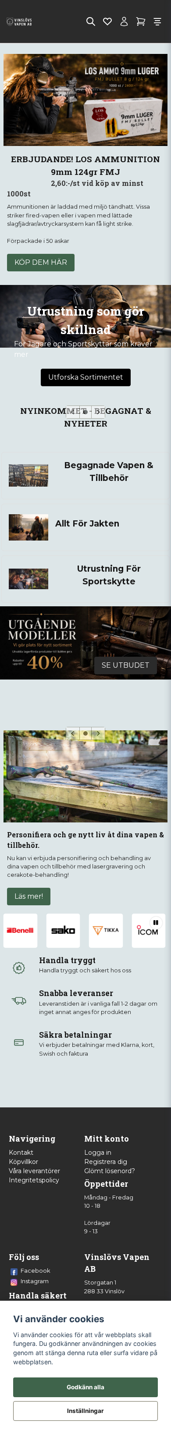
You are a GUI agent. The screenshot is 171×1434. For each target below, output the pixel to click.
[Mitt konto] (124, 21)
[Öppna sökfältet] (90, 21)
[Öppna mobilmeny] (157, 21)
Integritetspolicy (34, 1180)
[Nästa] (98, 412)
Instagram (35, 1281)
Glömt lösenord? (109, 1171)
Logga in (97, 1152)
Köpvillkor (23, 1162)
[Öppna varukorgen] (140, 21)
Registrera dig (105, 1162)
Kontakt (21, 1152)
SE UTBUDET (126, 665)
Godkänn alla (85, 1387)
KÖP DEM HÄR (40, 262)
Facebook (35, 1270)
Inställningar (85, 1410)
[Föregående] (72, 412)
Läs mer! (28, 896)
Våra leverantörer (34, 1171)
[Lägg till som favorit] (107, 21)
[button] (85, 412)
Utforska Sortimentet (85, 377)
